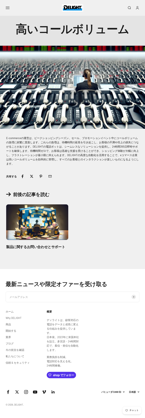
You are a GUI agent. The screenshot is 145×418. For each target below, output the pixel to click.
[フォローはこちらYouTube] (35, 392)
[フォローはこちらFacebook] (8, 392)
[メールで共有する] (50, 176)
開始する (11, 330)
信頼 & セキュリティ (18, 362)
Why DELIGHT (14, 317)
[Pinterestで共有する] (40, 176)
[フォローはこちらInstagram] (26, 392)
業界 (8, 337)
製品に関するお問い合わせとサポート (35, 247)
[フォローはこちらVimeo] (44, 392)
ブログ (10, 343)
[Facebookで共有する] (22, 176)
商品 (8, 324)
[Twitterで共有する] (31, 176)
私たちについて (15, 356)
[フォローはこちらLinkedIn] (53, 392)
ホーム (10, 311)
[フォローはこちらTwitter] (17, 392)
